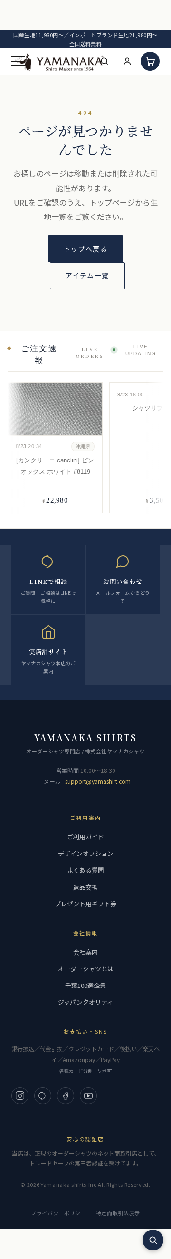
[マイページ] (127, 61)
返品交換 (85, 887)
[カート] (150, 61)
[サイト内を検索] (152, 1240)
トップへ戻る (85, 249)
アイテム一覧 (87, 275)
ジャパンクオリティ (85, 1001)
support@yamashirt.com (98, 781)
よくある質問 (85, 869)
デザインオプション (86, 853)
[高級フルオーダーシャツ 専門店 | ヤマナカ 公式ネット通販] (59, 61)
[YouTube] (88, 1095)
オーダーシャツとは (86, 968)
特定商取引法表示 (118, 1213)
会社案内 (85, 952)
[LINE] (42, 1095)
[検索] (104, 61)
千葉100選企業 (85, 985)
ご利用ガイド (85, 836)
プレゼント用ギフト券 (85, 903)
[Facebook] (65, 1095)
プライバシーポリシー (58, 1213)
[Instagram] (19, 1095)
